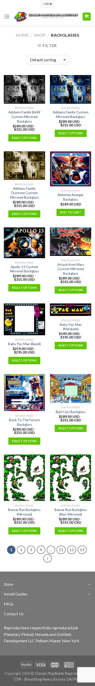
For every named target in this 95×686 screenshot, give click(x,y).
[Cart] (87, 16)
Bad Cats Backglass (70, 412)
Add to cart (70, 212)
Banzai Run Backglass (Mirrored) (24, 512)
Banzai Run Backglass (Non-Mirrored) (70, 512)
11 (61, 549)
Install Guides (15, 593)
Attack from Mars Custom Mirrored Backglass (70, 268)
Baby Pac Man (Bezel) (24, 344)
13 (82, 549)
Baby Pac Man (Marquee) (71, 327)
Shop (39, 35)
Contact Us (14, 613)
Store (8, 584)
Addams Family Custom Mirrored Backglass (70, 114)
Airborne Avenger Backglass (71, 197)
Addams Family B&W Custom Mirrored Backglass (24, 116)
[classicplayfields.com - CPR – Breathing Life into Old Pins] (46, 16)
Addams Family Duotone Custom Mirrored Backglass (24, 192)
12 (71, 549)
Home (22, 35)
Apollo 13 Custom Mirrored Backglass (24, 269)
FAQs (9, 603)
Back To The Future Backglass (24, 422)
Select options (24, 137)
